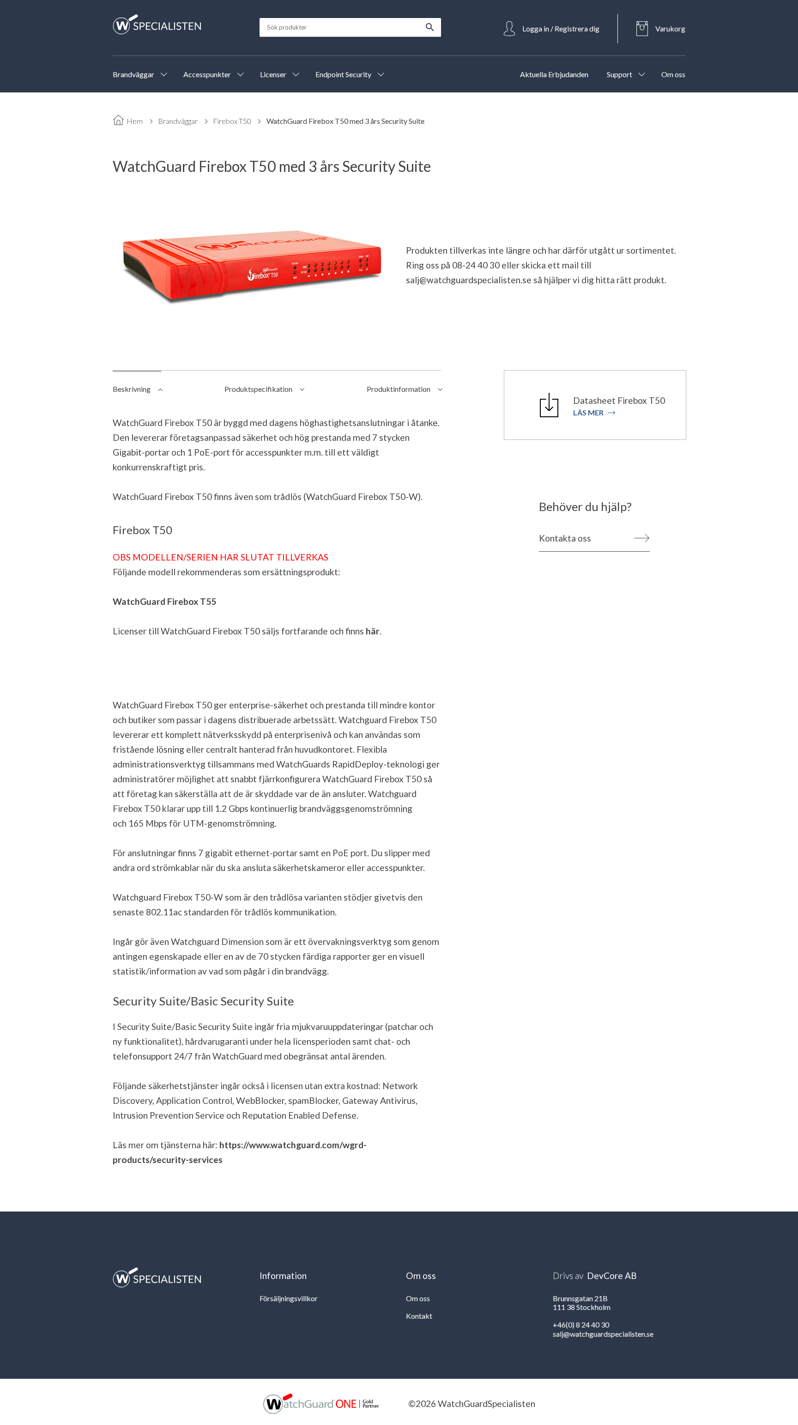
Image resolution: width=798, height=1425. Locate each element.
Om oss (418, 1298)
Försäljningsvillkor (289, 1298)
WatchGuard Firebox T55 (164, 601)
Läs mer (588, 412)
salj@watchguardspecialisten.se (469, 279)
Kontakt (419, 1315)
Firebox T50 (232, 120)
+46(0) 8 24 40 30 (581, 1324)
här (373, 631)
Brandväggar (178, 120)
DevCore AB (612, 1275)
